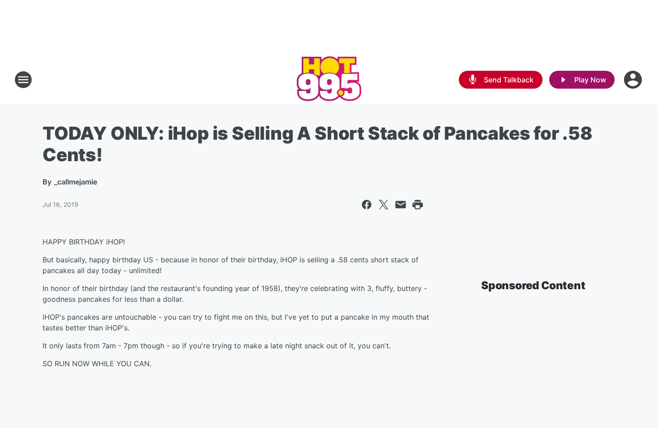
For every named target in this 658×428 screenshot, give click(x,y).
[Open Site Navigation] (23, 80)
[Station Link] (329, 79)
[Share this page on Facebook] (366, 204)
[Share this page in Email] (400, 204)
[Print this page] (417, 204)
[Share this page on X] (383, 204)
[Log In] (634, 80)
